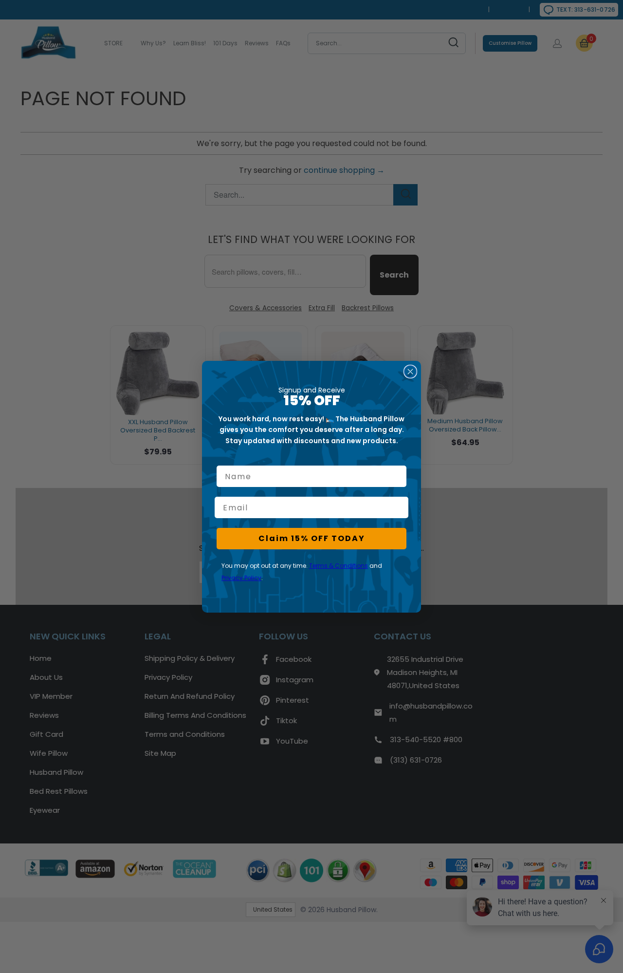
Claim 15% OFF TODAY (311, 538)
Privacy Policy (241, 578)
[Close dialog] (410, 371)
